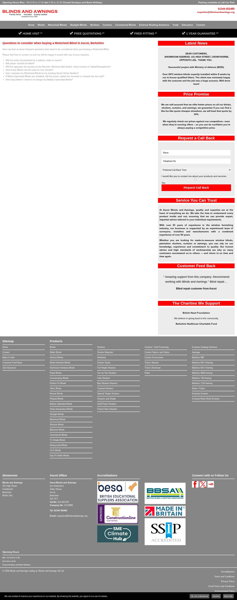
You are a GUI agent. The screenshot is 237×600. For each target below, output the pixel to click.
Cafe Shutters (103, 378)
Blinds (41, 25)
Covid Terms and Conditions (221, 586)
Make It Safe (8, 357)
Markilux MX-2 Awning (202, 368)
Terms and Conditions (224, 576)
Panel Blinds (56, 373)
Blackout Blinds (57, 430)
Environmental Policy (225, 591)
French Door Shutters (107, 409)
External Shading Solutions (154, 25)
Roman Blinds (56, 393)
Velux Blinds (55, 388)
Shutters (94, 25)
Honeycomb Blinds (58, 445)
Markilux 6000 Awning (202, 373)
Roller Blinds (56, 352)
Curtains (107, 25)
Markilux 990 (198, 357)
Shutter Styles (104, 362)
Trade (176, 25)
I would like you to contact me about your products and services (194, 176)
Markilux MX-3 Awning (202, 362)
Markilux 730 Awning (201, 378)
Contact (200, 25)
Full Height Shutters (106, 368)
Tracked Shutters (105, 388)
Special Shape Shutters (108, 393)
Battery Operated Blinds (61, 404)
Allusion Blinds (57, 424)
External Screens (200, 393)
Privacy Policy (228, 581)
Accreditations (228, 571)
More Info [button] (228, 596)
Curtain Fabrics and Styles (157, 352)
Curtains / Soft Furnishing (156, 347)
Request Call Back (196, 187)
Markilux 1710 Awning (202, 383)
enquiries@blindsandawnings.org (216, 12)
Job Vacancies (9, 368)
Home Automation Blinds (61, 409)
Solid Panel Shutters (106, 404)
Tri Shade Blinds (57, 440)
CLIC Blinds (55, 450)
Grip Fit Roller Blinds (59, 455)
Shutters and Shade (106, 399)
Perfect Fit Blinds (58, 383)
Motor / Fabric (198, 388)
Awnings (196, 352)
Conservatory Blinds (59, 378)
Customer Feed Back (12, 362)
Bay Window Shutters (107, 383)
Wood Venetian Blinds (60, 362)
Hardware (101, 357)
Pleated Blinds (56, 399)
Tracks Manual (151, 362)
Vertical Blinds (56, 357)
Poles (147, 373)
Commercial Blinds (125, 25)
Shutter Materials (105, 352)
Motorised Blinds (57, 25)
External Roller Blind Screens (205, 399)
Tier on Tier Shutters (106, 373)
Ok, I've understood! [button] (199, 596)
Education (187, 25)
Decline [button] (216, 596)
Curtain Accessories (154, 357)
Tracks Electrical (152, 368)
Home (31, 25)
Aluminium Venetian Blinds (62, 368)
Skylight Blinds (78, 25)
